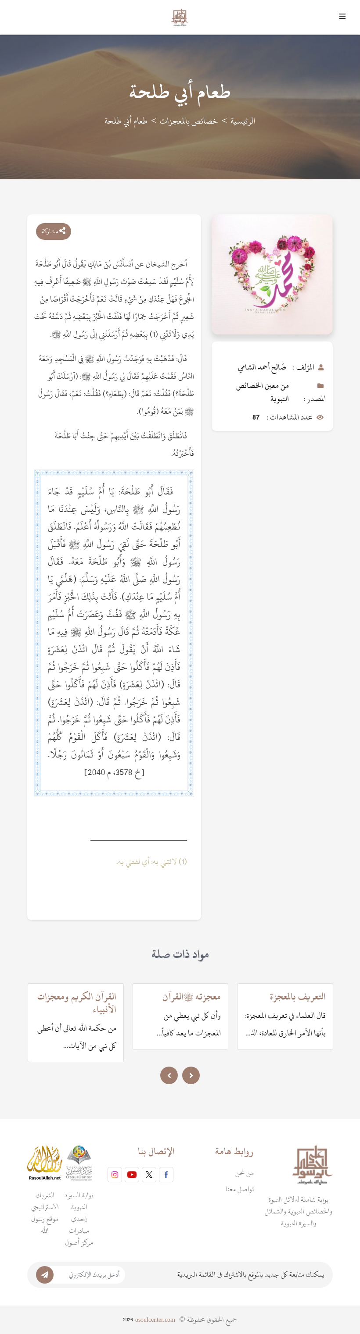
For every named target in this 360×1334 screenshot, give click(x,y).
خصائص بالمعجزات (189, 121)
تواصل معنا (240, 1189)
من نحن (244, 1173)
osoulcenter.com (155, 1319)
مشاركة (50, 231)
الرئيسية (243, 121)
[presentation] (169, 1075)
